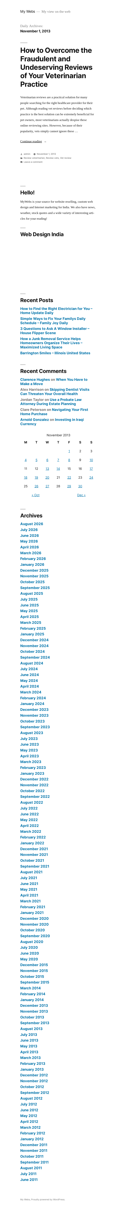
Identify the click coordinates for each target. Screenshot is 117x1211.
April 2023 (29, 756)
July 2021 (28, 878)
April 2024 (29, 686)
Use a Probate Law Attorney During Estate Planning (51, 401)
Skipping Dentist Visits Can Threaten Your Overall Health (54, 391)
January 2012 (32, 1139)
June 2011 (29, 1179)
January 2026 (32, 564)
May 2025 (29, 611)
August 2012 (31, 1098)
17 (91, 469)
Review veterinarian (34, 158)
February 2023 (33, 767)
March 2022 (30, 831)
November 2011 (33, 1150)
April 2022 (29, 825)
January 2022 (32, 843)
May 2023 (29, 750)
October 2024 (32, 651)
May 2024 (29, 680)
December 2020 (34, 918)
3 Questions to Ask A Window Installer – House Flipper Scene (54, 330)
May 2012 (28, 1116)
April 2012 (29, 1121)
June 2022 (29, 814)
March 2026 (30, 553)
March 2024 (30, 692)
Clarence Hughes (35, 379)
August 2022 (31, 802)
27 (47, 486)
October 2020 (32, 930)
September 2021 (34, 866)
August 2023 (31, 733)
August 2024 (31, 663)
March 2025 (30, 622)
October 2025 (32, 582)
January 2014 (32, 1000)
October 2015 (32, 976)
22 (69, 477)
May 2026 (29, 541)
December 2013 (34, 1005)
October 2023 (32, 721)
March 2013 (30, 1058)
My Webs (27, 11)
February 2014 (32, 994)
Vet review (65, 158)
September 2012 (34, 1092)
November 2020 (34, 924)
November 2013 (34, 1011)
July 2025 (29, 599)
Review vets (52, 158)
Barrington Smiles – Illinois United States (55, 353)
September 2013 (34, 1023)
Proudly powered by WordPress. (48, 1199)
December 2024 (34, 640)
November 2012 (34, 1081)
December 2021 (34, 849)
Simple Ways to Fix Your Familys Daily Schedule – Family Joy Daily (53, 320)
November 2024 (34, 646)
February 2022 (33, 837)
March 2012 (30, 1127)
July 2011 (28, 1174)
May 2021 (28, 889)
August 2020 (31, 942)
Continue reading (33, 141)
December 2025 (34, 570)
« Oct (36, 495)
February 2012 (32, 1133)
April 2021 (29, 895)
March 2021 (30, 901)
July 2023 (29, 738)
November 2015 (34, 971)
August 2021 (31, 872)
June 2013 (29, 1040)
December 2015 (34, 965)
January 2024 (32, 704)
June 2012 (29, 1110)
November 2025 (34, 576)
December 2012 (34, 1075)
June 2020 (29, 953)
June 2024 (29, 675)
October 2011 (32, 1156)
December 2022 (34, 779)
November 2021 (34, 854)
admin (27, 154)
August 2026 (31, 524)
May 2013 (28, 1046)
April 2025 (29, 617)
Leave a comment (33, 162)
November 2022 (34, 785)
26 (36, 486)
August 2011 (31, 1168)
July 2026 (29, 530)
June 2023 (29, 744)
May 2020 (29, 959)
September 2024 (35, 657)
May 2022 (29, 820)
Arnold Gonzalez (34, 419)
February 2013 (32, 1063)
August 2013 (31, 1029)
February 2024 (33, 698)
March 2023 (30, 762)
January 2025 (32, 634)
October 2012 (32, 1087)
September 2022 (35, 796)
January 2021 (32, 912)
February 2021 (32, 907)
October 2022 (32, 791)
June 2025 (29, 605)
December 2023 (34, 709)
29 (69, 486)
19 (36, 477)
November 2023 (34, 715)
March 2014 (30, 988)
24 (91, 477)
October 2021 (32, 860)
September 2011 (34, 1162)
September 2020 (35, 936)
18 (25, 477)
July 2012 (28, 1104)
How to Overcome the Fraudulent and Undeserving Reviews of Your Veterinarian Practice (56, 67)
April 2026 (29, 547)
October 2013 (32, 1017)
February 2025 (33, 628)
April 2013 (29, 1052)
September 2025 (35, 588)
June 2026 (29, 535)
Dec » (81, 495)
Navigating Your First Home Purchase (54, 411)
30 (80, 486)
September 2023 (35, 727)
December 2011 (33, 1145)
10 (91, 460)
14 (58, 469)
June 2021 (29, 884)
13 (47, 469)
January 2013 (32, 1069)
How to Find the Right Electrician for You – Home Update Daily (56, 310)
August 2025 (31, 593)
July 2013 (28, 1034)
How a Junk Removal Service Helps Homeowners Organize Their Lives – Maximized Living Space (51, 343)
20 (47, 477)
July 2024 (29, 669)
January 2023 (32, 773)
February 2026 (33, 559)
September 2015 (34, 982)
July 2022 (29, 808)
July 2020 (29, 947)
